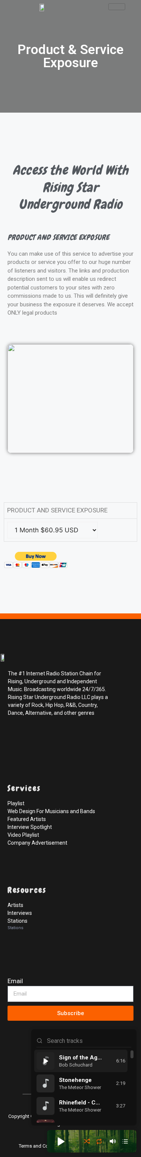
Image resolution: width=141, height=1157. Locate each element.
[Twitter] (31, 737)
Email (15, 981)
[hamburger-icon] (116, 6)
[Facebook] (15, 737)
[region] (83, 1086)
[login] (15, 1075)
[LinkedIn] (48, 737)
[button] (60, 1141)
